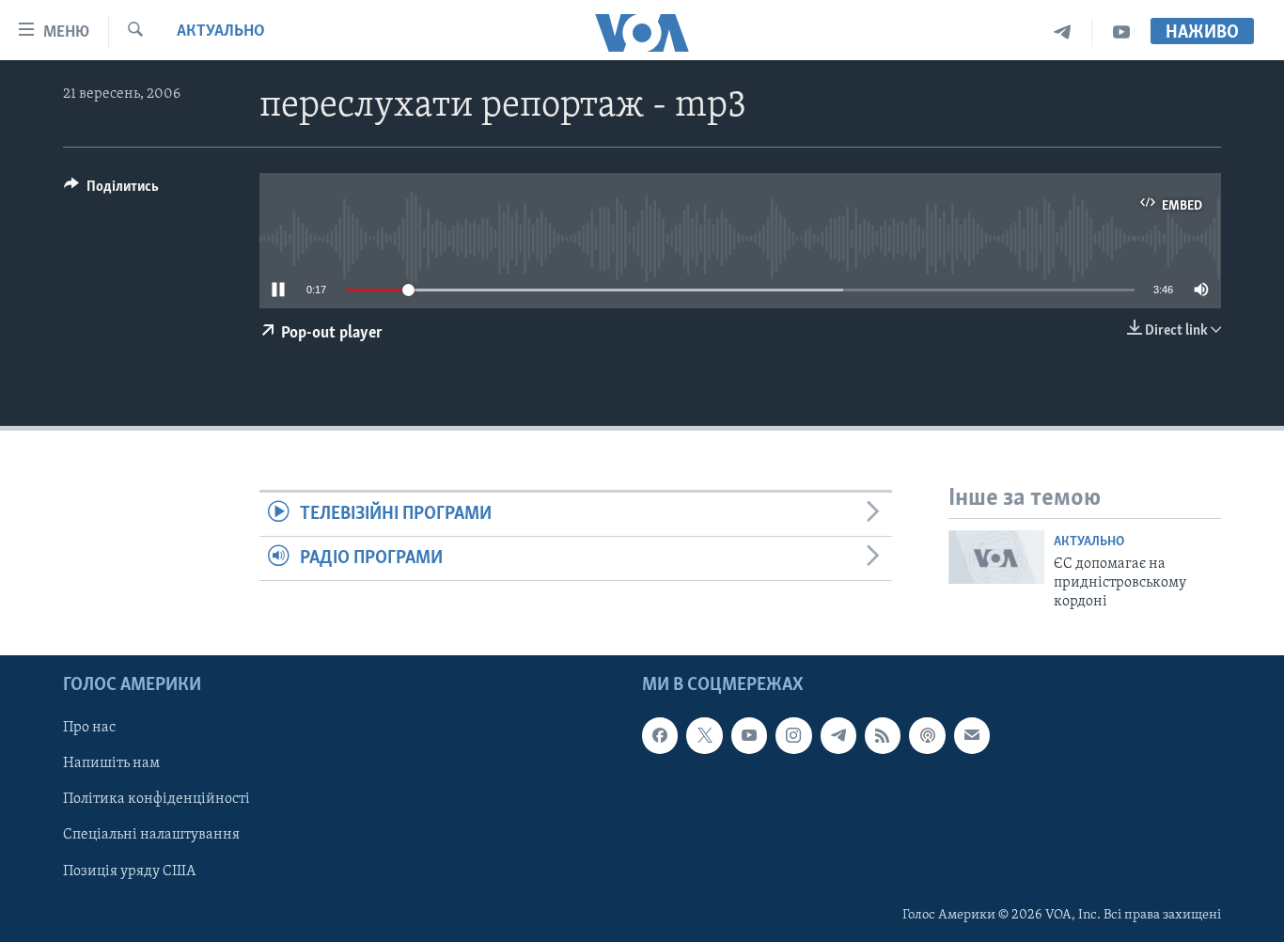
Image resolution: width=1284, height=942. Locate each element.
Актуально (221, 32)
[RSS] (882, 735)
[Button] (111, 191)
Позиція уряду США (129, 870)
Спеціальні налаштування (151, 834)
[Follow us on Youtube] (749, 735)
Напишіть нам (111, 763)
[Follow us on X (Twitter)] (704, 735)
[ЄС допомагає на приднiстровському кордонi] (996, 557)
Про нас (89, 727)
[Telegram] (1062, 32)
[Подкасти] (927, 735)
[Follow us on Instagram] (793, 735)
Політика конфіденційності (156, 799)
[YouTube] (1121, 32)
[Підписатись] (972, 735)
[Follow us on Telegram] (838, 735)
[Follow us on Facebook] (660, 735)
